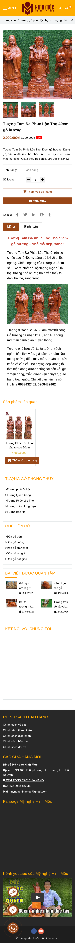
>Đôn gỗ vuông (15, 542)
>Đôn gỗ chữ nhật (16, 547)
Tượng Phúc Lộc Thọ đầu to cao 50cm (19, 445)
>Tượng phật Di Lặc (18, 489)
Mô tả (11, 226)
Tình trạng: (10, 169)
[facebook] (34, 931)
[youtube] (41, 931)
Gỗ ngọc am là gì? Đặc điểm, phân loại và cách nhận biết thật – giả (25, 586)
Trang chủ (9, 20)
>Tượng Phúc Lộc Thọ (19, 500)
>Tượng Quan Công (18, 495)
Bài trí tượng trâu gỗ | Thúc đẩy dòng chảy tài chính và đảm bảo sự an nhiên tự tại (26, 604)
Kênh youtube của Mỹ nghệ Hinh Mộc (35, 873)
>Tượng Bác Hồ (15, 511)
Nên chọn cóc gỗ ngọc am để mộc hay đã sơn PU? (61, 586)
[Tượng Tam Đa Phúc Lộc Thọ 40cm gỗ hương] (38, 8)
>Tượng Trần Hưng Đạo (20, 506)
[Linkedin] (33, 215)
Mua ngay (39, 200)
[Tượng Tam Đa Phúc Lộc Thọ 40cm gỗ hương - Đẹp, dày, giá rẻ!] (37, 64)
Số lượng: (9, 179)
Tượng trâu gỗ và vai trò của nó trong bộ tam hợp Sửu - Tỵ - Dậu (61, 604)
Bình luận (31, 226)
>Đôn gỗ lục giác (15, 553)
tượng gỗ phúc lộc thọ (34, 20)
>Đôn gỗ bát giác (16, 559)
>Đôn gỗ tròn (13, 536)
